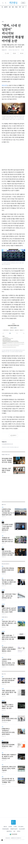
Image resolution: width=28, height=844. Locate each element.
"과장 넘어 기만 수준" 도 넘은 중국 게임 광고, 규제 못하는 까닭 (9, 623)
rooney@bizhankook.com (7, 444)
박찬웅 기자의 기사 (6, 454)
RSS (14, 831)
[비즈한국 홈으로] (13, 3)
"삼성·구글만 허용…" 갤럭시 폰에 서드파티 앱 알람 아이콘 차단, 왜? (8, 636)
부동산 (16, 7)
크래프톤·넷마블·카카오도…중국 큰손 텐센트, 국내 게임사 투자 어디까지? (8, 662)
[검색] (5, 3)
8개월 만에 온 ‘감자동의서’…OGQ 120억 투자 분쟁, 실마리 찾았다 (8, 731)
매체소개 (5, 826)
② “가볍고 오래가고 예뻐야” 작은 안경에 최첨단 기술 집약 (7, 705)
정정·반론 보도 (9, 831)
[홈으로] (13, 822)
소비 (26, 7)
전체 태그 (18, 831)
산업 (9, 7)
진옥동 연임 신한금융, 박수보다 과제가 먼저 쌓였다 (8, 570)
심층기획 (5, 7)
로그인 (23, 2)
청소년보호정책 (22, 829)
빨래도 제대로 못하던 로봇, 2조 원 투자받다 (9, 718)
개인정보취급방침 (5, 829)
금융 (13, 7)
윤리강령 (10, 826)
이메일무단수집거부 (13, 829)
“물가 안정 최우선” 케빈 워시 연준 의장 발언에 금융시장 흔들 (9, 680)
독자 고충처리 (20, 826)
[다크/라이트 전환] (3, 3)
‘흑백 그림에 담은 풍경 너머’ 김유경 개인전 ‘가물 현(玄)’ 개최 (9, 692)
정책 (20, 7)
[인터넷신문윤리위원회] (13, 834)
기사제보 (15, 826)
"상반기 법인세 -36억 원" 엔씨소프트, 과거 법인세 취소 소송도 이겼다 (9, 609)
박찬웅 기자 (4, 50)
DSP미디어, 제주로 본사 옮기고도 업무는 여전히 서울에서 (9, 768)
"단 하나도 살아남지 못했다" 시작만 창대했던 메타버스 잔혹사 (9, 649)
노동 (23, 7)
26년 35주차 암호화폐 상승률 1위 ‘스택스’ (8, 744)
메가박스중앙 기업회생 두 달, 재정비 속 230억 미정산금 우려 (9, 756)
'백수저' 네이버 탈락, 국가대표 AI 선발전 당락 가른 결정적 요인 (9, 582)
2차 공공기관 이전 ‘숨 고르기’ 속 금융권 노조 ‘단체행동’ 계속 (8, 780)
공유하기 (14, 435)
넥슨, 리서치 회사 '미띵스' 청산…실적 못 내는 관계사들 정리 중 (9, 595)
